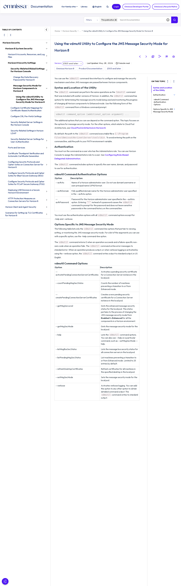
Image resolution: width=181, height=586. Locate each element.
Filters (89, 20)
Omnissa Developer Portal (136, 6)
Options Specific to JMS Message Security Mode (163, 110)
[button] (107, 6)
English (98, 6)
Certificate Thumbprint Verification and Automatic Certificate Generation (26, 154)
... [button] (80, 31)
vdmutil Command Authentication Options (161, 102)
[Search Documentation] (174, 20)
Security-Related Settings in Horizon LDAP (27, 132)
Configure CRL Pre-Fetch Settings (26, 116)
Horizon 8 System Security (18, 48)
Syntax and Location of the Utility (162, 88)
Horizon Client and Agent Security (20, 207)
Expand (4, 35)
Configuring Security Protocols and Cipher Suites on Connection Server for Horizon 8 (25, 164)
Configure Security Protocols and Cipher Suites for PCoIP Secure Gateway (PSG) (26, 182)
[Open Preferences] (5, 581)
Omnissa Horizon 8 (65, 68)
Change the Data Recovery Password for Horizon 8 (25, 78)
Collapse (10, 35)
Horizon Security (11, 42)
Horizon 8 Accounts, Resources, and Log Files (26, 55)
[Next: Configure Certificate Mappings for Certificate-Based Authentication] (146, 56)
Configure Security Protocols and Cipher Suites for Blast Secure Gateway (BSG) (26, 174)
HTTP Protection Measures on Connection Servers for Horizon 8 (23, 199)
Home (57, 31)
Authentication (159, 95)
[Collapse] (174, 81)
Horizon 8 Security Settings (22, 62)
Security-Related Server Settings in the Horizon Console (27, 123)
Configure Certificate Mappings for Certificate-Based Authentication (27, 109)
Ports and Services (16, 147)
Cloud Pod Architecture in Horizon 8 (88, 127)
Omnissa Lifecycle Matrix (165, 6)
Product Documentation (90, 68)
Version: (57, 63)
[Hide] (46, 30)
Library (84, 6)
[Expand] (167, 81)
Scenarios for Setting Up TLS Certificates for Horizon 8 (24, 214)
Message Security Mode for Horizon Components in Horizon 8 (27, 88)
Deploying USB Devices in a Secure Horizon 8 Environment (24, 191)
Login (116, 6)
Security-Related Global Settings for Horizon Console (28, 70)
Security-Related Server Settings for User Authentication (27, 140)
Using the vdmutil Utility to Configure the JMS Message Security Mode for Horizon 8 (30, 99)
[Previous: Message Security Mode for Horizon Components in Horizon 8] (140, 56)
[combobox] (132, 20)
